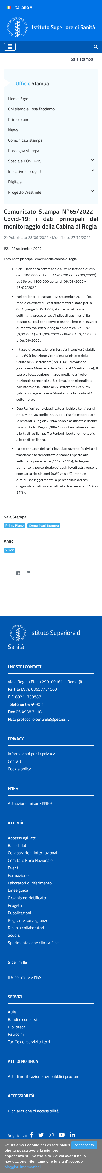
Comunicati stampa (25, 140)
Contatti (15, 761)
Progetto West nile (24, 192)
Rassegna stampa (23, 150)
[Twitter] (8, 573)
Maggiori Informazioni (23, 1167)
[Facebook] (18, 573)
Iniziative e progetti (25, 171)
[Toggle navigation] (10, 47)
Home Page (18, 98)
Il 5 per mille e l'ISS (25, 977)
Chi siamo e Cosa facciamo (31, 109)
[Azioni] (9, 7)
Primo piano (18, 119)
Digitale (15, 182)
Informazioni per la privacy (31, 754)
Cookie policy (19, 769)
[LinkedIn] (28, 573)
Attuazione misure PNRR (30, 803)
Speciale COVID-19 (25, 161)
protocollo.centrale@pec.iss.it (43, 719)
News (13, 130)
